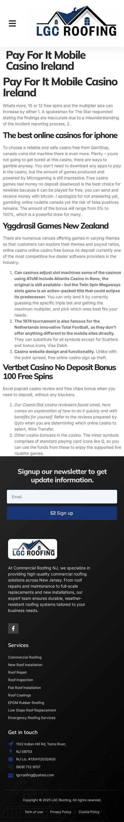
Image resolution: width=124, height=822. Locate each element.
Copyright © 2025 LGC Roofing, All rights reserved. (62, 800)
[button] (12, 23)
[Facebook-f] (13, 628)
